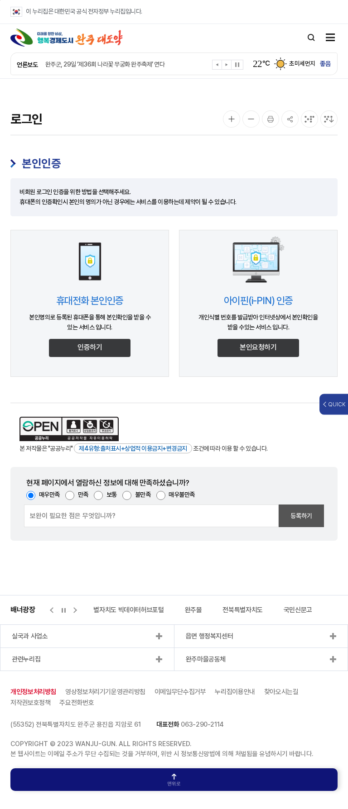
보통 (111, 494)
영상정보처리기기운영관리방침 (105, 692)
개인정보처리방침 (33, 692)
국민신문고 (298, 610)
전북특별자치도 (242, 610)
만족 (83, 494)
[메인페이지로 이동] (66, 38)
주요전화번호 (76, 703)
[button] (217, 66)
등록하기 (301, 515)
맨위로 (174, 784)
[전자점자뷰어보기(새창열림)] (309, 119)
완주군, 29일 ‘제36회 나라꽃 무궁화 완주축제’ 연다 (105, 64)
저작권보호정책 (30, 703)
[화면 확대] (231, 119)
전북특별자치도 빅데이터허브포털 (120, 610)
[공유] (290, 119)
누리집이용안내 (235, 692)
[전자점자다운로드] (329, 119)
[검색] (311, 37)
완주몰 (193, 610)
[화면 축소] (251, 119)
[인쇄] (270, 119)
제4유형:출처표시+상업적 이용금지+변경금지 (133, 448)
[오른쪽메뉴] (330, 38)
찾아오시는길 (281, 692)
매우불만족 (182, 494)
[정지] (237, 64)
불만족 (143, 494)
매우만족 (49, 494)
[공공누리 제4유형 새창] (69, 429)
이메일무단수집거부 (180, 692)
